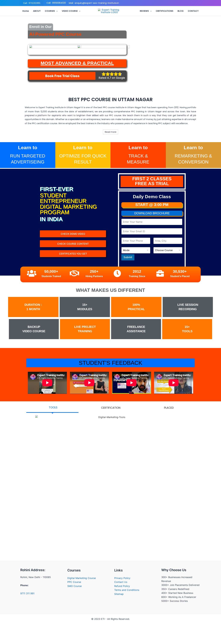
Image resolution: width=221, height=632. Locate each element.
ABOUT (37, 10)
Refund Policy (122, 586)
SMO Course (74, 586)
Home (25, 10)
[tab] (52, 408)
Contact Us (120, 581)
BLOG (181, 10)
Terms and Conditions (126, 589)
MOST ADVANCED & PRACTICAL (77, 63)
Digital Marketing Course (81, 578)
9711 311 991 (27, 593)
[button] (31, 3)
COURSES (50, 10)
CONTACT (193, 10)
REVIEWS (144, 10)
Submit (128, 257)
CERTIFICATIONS (164, 10)
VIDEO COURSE (70, 10)
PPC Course (74, 581)
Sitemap (119, 593)
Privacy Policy (122, 578)
